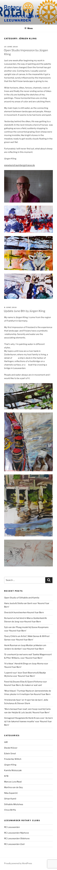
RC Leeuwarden (12, 827)
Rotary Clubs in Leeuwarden (21, 18)
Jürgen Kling (10, 764)
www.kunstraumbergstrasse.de (19, 165)
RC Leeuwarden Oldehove (17, 838)
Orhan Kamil (10, 798)
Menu (30, 28)
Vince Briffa (10, 810)
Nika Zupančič (11, 793)
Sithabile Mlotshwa (13, 804)
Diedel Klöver (10, 748)
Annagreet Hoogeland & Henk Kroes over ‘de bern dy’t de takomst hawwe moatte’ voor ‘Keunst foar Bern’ (28, 721)
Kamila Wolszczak (13, 770)
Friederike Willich (12, 759)
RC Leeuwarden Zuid (14, 844)
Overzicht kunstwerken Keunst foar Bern (24, 612)
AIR (6, 742)
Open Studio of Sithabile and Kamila (21, 597)
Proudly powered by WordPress (18, 863)
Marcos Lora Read (13, 781)
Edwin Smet (10, 753)
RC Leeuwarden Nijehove (16, 833)
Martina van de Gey (13, 787)
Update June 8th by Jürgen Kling (24, 311)
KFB (6, 776)
